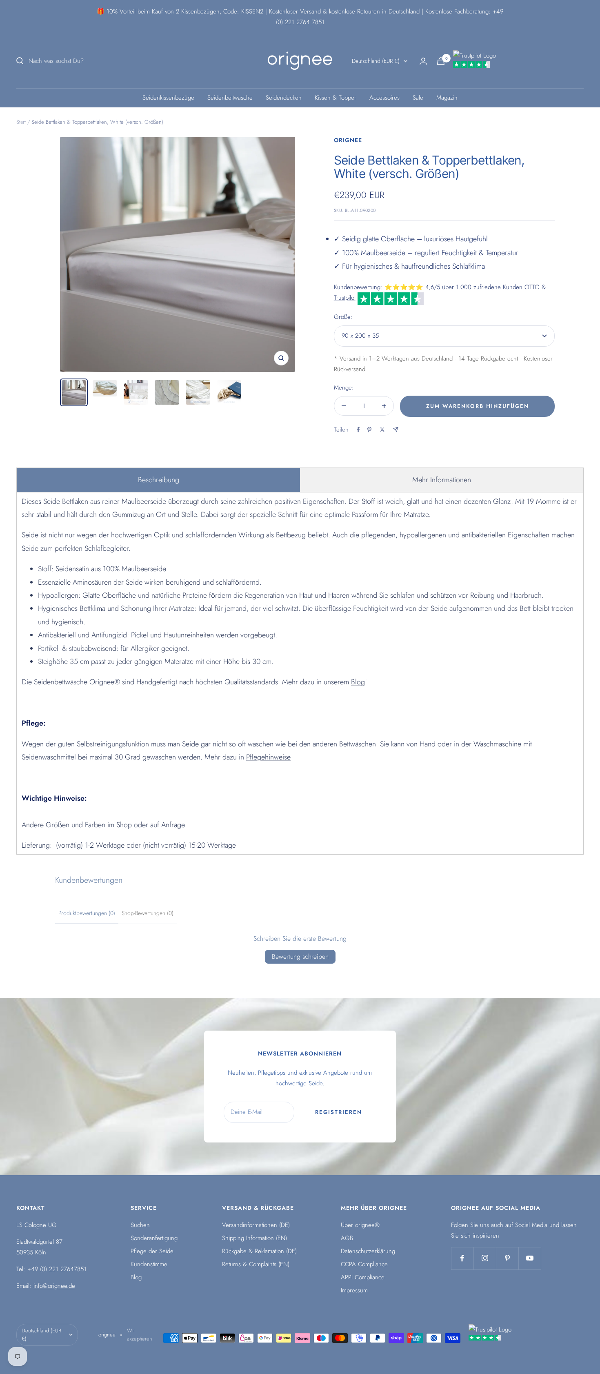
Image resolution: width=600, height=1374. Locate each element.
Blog (358, 682)
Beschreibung (158, 479)
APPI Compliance (362, 1277)
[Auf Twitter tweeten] (382, 429)
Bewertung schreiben (300, 956)
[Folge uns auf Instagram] (484, 1258)
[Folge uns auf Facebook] (462, 1258)
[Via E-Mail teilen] (395, 429)
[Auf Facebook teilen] (358, 429)
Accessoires (384, 97)
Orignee (348, 140)
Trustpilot (345, 297)
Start (21, 122)
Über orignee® (360, 1224)
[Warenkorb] (441, 61)
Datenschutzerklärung (368, 1251)
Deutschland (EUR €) (376, 61)
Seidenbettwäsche (230, 97)
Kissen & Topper (335, 97)
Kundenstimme (149, 1264)
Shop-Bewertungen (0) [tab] (147, 913)
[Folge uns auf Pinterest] (507, 1258)
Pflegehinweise (268, 757)
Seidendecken (284, 97)
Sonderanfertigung (154, 1238)
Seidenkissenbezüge (168, 97)
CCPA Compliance (364, 1264)
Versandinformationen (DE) (256, 1224)
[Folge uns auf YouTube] (529, 1258)
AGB (347, 1238)
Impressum (354, 1290)
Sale (418, 97)
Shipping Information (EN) (254, 1238)
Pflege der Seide (152, 1251)
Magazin (447, 97)
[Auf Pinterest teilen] (369, 429)
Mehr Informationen (441, 479)
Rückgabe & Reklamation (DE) (259, 1251)
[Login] (423, 61)
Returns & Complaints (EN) (255, 1264)
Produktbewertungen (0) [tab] (86, 913)
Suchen (140, 1224)
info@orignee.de (54, 1285)
